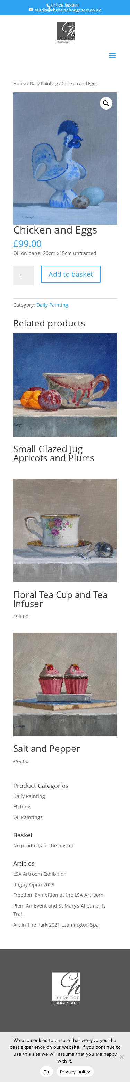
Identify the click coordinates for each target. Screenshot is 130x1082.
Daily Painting (44, 83)
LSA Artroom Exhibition (40, 874)
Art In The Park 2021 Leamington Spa (56, 924)
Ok (46, 1071)
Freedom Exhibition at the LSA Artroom (58, 895)
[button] (106, 103)
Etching (22, 806)
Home (19, 83)
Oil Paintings (28, 817)
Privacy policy (75, 1071)
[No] (121, 1056)
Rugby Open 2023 (33, 884)
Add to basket (71, 274)
